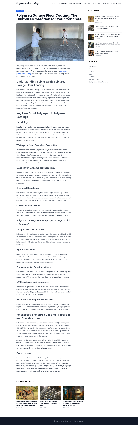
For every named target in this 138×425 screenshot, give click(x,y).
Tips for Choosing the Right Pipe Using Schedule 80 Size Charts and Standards (107, 44)
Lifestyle (105, 3)
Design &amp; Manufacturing (70, 3)
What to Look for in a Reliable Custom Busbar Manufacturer (106, 52)
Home (54, 3)
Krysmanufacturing (27, 3)
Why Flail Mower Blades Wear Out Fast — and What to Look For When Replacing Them (26, 403)
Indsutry (87, 3)
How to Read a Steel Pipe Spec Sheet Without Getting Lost (50, 403)
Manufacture (116, 3)
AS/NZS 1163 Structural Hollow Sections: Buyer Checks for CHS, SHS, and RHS (73, 403)
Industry (96, 3)
